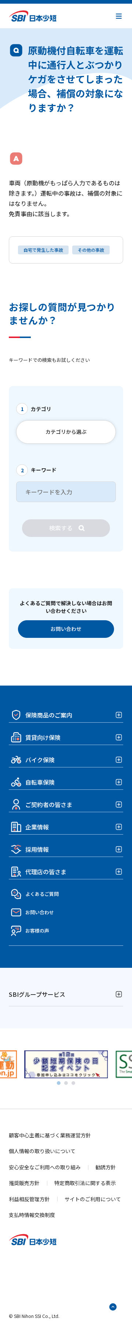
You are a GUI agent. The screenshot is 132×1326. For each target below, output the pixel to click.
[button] (118, 16)
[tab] (58, 1083)
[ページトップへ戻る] (113, 1307)
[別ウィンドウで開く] (66, 1073)
